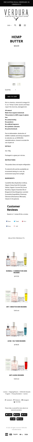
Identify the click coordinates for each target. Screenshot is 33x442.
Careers (25, 394)
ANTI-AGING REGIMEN (16, 375)
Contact (5, 392)
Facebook (9, 400)
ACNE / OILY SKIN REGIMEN (16, 341)
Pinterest (17, 400)
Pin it (25, 414)
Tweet (10, 414)
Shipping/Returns (13, 392)
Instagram (26, 400)
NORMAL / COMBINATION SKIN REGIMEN (16, 272)
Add (14, 419)
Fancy (20, 419)
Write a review (23, 214)
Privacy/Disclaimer (17, 394)
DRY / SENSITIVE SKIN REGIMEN (16, 307)
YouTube (18, 402)
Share (17, 414)
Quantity (8, 90)
